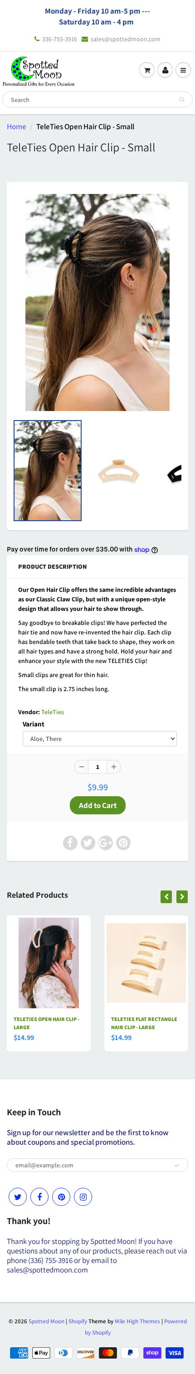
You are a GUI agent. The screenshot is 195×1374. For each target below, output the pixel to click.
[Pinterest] (61, 1197)
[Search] (182, 99)
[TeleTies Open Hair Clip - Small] (97, 302)
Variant (33, 723)
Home (16, 126)
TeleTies (52, 712)
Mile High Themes (137, 1321)
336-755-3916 (59, 39)
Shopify (77, 1321)
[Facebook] (39, 1197)
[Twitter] (18, 1197)
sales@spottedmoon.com (126, 39)
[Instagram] (83, 1197)
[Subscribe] (177, 1165)
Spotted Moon (46, 1321)
